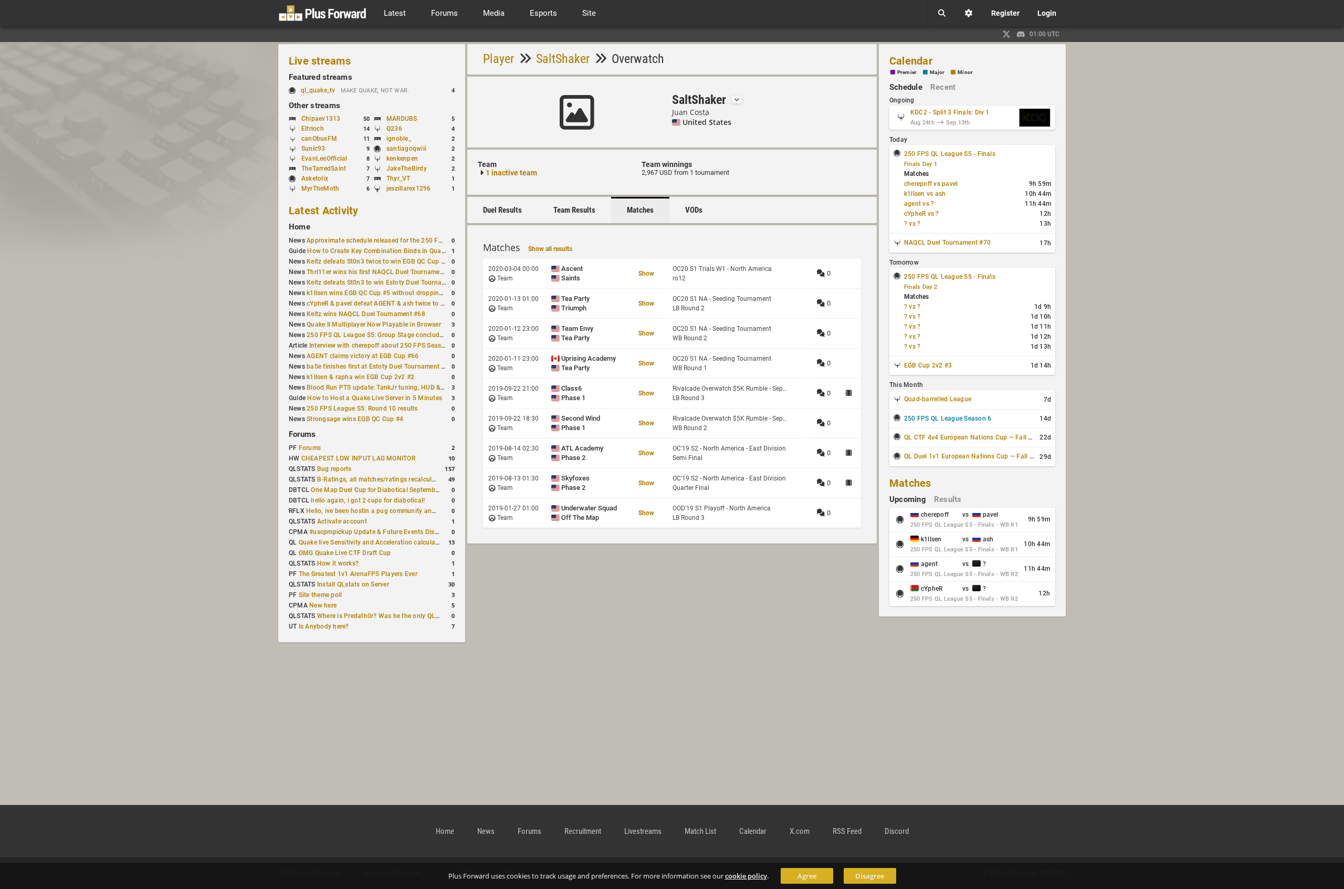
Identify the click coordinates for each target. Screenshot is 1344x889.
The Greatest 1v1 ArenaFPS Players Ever (358, 574)
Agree (806, 876)
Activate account (342, 521)
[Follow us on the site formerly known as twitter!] (1006, 34)
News (486, 831)
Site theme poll (320, 595)
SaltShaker (563, 58)
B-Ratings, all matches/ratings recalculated (381, 479)
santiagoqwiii (406, 148)
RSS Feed (847, 831)
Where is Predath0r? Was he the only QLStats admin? (395, 616)
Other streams (314, 105)
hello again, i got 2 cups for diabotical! (368, 500)
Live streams (320, 61)
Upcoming (907, 499)
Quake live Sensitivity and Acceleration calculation (373, 542)
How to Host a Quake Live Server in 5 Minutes (374, 398)
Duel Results (502, 210)
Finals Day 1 (920, 164)
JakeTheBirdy (406, 168)
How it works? (338, 563)
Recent (943, 87)
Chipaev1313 (321, 118)
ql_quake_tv (318, 90)
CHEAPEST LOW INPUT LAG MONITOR (358, 458)
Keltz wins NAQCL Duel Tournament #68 (366, 314)
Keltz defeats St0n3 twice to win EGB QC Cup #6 (377, 261)
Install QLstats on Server (353, 584)
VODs (693, 210)
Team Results (574, 210)
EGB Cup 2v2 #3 (928, 365)
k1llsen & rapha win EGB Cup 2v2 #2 (360, 377)
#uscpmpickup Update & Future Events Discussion (383, 532)
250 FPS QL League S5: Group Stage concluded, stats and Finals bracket (414, 335)
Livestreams (643, 831)
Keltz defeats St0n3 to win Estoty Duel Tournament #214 (390, 282)
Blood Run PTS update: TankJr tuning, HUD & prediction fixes (397, 387)
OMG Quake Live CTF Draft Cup (345, 553)
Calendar (910, 61)
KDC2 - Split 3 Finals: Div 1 (950, 112)
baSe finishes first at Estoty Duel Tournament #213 (381, 366)
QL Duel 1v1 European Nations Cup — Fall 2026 (974, 456)
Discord (897, 831)
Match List (700, 831)
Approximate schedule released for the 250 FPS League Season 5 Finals (412, 240)
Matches (640, 210)
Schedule (905, 87)
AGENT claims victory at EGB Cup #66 (362, 356)
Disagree (869, 876)
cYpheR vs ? (921, 213)
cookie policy (746, 876)
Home (299, 227)
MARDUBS (401, 118)
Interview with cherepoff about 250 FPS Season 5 (381, 345)
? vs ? (912, 223)
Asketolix (314, 178)
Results (948, 499)
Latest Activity (324, 210)
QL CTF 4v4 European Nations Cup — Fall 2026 (973, 437)
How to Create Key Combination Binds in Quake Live (384, 251)
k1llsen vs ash (925, 193)
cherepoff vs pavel (931, 183)
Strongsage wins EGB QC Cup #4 (355, 419)
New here (323, 605)
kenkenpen (402, 158)
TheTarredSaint (323, 168)
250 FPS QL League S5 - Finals (949, 154)
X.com (800, 831)
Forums (302, 434)
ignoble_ (398, 138)
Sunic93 (313, 148)
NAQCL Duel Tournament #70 (947, 242)
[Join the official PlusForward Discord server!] (1021, 34)
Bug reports (334, 469)
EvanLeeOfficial (324, 158)
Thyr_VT (398, 178)
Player (498, 58)
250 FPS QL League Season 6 (947, 418)
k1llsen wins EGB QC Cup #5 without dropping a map (385, 293)
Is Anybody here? (324, 626)
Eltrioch (312, 128)
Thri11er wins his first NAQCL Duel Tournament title (382, 272)
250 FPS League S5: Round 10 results (362, 408)
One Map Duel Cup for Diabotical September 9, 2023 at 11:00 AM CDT (414, 490)
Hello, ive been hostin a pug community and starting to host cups (402, 511)
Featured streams (320, 77)
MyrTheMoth (320, 188)
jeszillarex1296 (408, 188)
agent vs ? (919, 203)
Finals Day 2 (920, 287)
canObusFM (319, 138)
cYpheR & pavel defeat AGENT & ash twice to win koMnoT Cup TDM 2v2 (413, 303)
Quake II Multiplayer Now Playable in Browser (374, 324)
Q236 (394, 128)
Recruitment (582, 831)
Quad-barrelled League (937, 399)
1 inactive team (511, 173)
